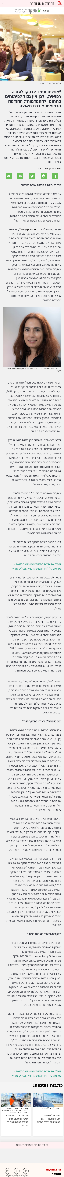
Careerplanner (28, 229)
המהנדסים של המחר (42, 3)
